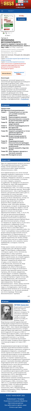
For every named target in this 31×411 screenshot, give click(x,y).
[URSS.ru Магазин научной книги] (7, 3)
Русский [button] (20, 1)
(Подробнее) (25, 99)
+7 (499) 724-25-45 (20, 7)
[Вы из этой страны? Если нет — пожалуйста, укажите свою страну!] (17, 1)
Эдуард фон (21, 305)
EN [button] (27, 1)
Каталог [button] (10, 11)
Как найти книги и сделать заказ (15, 405)
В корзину (21, 19)
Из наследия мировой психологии (14, 62)
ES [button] (24, 1)
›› (19, 73)
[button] (17, 4)
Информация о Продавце (15, 399)
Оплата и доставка (15, 407)
